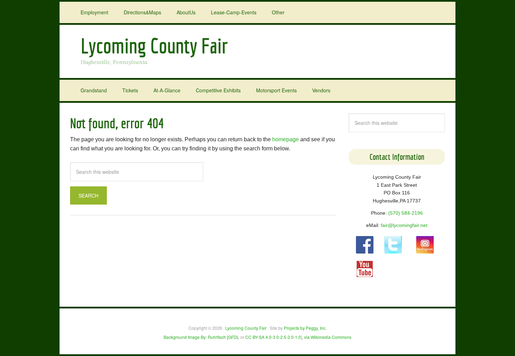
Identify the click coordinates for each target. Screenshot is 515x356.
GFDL (233, 337)
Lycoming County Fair (154, 46)
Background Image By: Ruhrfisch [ (196, 337)
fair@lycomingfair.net (404, 225)
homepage (285, 139)
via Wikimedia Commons (327, 337)
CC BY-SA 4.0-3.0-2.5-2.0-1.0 (273, 337)
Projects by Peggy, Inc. (305, 328)
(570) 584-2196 (405, 213)
